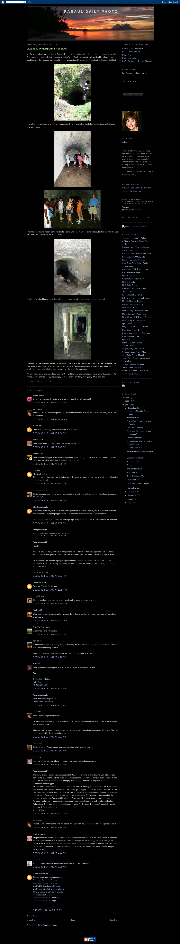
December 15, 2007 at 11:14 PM (50, 590)
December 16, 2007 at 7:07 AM (49, 705)
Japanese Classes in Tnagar (44, 901)
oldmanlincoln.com (40, 572)
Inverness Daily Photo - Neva (134, 288)
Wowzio (125, 207)
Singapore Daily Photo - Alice (134, 352)
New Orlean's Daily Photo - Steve (135, 317)
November (132, 488)
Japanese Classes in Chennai (45, 880)
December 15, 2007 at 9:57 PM (49, 576)
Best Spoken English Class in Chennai (49, 889)
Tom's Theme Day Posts (132, 367)
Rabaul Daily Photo (91, 11)
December (132, 408)
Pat (34, 663)
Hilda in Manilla (128, 282)
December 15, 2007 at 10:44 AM (50, 419)
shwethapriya (38, 873)
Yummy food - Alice (130, 374)
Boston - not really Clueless (133, 260)
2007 (127, 405)
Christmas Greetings (135, 428)
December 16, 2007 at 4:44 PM (49, 853)
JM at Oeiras (127, 292)
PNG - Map (126, 55)
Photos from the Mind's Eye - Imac (136, 333)
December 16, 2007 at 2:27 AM (49, 634)
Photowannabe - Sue (130, 336)
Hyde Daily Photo (129, 285)
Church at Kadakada (135, 480)
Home (72, 920)
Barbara (36, 440)
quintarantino (38, 490)
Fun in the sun (133, 461)
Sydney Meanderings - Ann (133, 364)
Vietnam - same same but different (136, 188)
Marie (35, 743)
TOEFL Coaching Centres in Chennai (48, 892)
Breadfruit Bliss (133, 418)
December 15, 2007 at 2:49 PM (49, 447)
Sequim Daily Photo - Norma (134, 349)
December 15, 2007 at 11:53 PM (50, 604)
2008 (127, 401)
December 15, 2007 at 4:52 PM (49, 484)
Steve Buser (38, 582)
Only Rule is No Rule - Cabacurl (135, 327)
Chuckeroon (38, 507)
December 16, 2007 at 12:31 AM (50, 621)
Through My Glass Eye (131, 191)
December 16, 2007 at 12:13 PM (50, 814)
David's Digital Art (129, 276)
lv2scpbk (36, 596)
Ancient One (127, 250)
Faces (129, 465)
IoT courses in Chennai (42, 895)
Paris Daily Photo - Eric (131, 330)
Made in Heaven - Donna (132, 301)
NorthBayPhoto (39, 627)
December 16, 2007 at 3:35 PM (49, 828)
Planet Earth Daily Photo (43, 702)
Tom (35, 641)
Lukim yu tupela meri (135, 458)
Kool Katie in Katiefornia (132, 295)
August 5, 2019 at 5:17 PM (47, 910)
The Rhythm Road (134, 469)
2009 (127, 397)
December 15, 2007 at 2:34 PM (49, 433)
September (132, 495)
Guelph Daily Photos (41, 679)
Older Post (113, 920)
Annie (35, 610)
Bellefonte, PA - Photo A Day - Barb (136, 254)
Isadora (36, 834)
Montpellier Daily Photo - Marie (134, 314)
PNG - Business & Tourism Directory (137, 61)
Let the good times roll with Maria (135, 298)
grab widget (127, 210)
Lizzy (35, 757)
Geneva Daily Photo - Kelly (133, 279)
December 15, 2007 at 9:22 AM (49, 403)
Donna (35, 395)
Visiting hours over (134, 448)
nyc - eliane (127, 323)
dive (34, 470)
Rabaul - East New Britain (132, 48)
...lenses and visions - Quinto (134, 238)
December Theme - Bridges (138, 483)
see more (137, 210)
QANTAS (126, 340)
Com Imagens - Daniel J (132, 272)
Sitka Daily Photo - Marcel (133, 355)
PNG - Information (129, 58)
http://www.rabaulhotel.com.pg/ (134, 73)
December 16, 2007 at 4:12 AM (49, 657)
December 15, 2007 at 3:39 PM (49, 464)
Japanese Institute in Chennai (45, 883)
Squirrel (36, 453)
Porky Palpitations (134, 438)
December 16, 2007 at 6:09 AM (49, 689)
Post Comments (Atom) (47, 925)
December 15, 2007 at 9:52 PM (49, 523)
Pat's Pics (37, 682)
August (131, 499)
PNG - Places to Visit (131, 52)
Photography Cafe (40, 685)
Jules (35, 409)
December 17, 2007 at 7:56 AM (49, 867)
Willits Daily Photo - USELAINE (135, 371)
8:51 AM (48, 381)
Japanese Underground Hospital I (47, 48)
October (131, 492)
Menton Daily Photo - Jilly (132, 304)
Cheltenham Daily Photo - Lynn (135, 269)
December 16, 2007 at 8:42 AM (49, 765)
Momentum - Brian (129, 308)
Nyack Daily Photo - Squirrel (133, 320)
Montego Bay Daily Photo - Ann (135, 311)
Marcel (36, 426)
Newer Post (31, 920)
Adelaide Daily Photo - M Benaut (135, 247)
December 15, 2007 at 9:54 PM (49, 536)
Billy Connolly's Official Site (133, 257)
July (129, 503)
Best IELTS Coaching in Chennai (46, 886)
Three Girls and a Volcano (137, 476)
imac (35, 859)
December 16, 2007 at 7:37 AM (49, 737)
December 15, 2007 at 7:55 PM (49, 501)
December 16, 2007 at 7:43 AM (49, 751)
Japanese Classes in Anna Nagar (46, 898)
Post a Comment (33, 916)
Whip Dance (132, 472)
